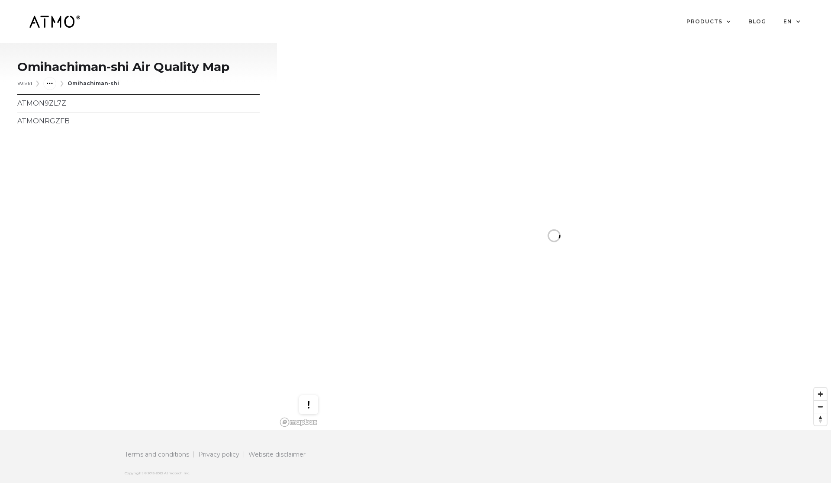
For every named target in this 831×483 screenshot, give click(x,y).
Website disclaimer (277, 454)
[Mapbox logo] (299, 422)
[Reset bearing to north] (820, 419)
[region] (554, 236)
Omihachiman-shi (93, 83)
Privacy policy (218, 454)
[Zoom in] (820, 394)
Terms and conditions (157, 454)
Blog (757, 21)
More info (317, 377)
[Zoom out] (820, 406)
